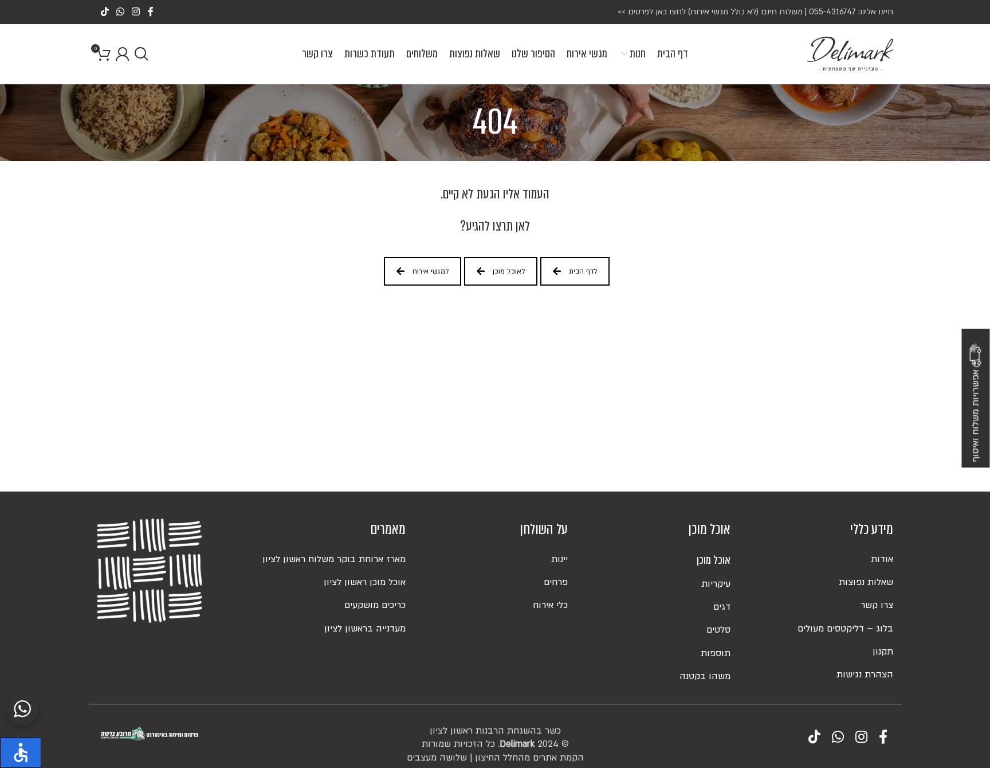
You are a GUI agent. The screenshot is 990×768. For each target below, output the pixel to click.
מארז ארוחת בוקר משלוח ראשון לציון (334, 559)
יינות (559, 559)
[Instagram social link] (136, 12)
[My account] (122, 53)
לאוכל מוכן (509, 271)
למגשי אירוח (430, 271)
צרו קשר (877, 605)
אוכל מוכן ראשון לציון (365, 582)
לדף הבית (583, 271)
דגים (721, 607)
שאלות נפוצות (866, 582)
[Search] (141, 53)
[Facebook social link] (150, 12)
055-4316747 (832, 11)
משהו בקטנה (704, 676)
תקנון (883, 651)
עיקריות (715, 584)
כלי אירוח (550, 605)
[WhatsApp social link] (120, 12)
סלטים (718, 629)
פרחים (556, 582)
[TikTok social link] (104, 12)
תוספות (715, 653)
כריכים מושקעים (375, 605)
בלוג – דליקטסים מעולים (845, 628)
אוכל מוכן (713, 560)
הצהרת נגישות (864, 674)
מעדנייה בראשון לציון (365, 628)
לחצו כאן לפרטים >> (652, 11)
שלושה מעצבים (437, 757)
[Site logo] (850, 53)
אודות (882, 559)
